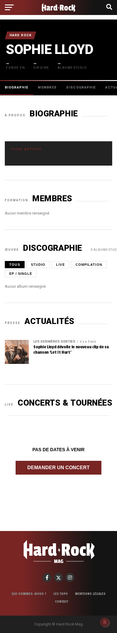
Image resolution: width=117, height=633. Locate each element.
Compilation (89, 264)
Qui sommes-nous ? (28, 594)
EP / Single (20, 273)
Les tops (60, 594)
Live (60, 264)
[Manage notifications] (105, 622)
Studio (38, 264)
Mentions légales (90, 594)
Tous (14, 264)
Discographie (81, 87)
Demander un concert (58, 467)
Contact (61, 601)
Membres (47, 87)
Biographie (16, 87)
